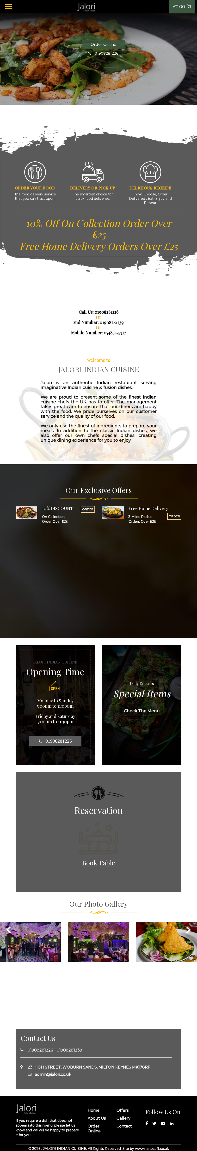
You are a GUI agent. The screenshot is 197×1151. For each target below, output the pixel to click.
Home (93, 1110)
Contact (124, 1126)
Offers (123, 1110)
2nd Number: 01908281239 (98, 322)
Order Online (103, 44)
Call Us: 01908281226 (98, 312)
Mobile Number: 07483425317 (98, 332)
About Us (97, 1118)
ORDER (87, 509)
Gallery (123, 1118)
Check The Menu (142, 710)
